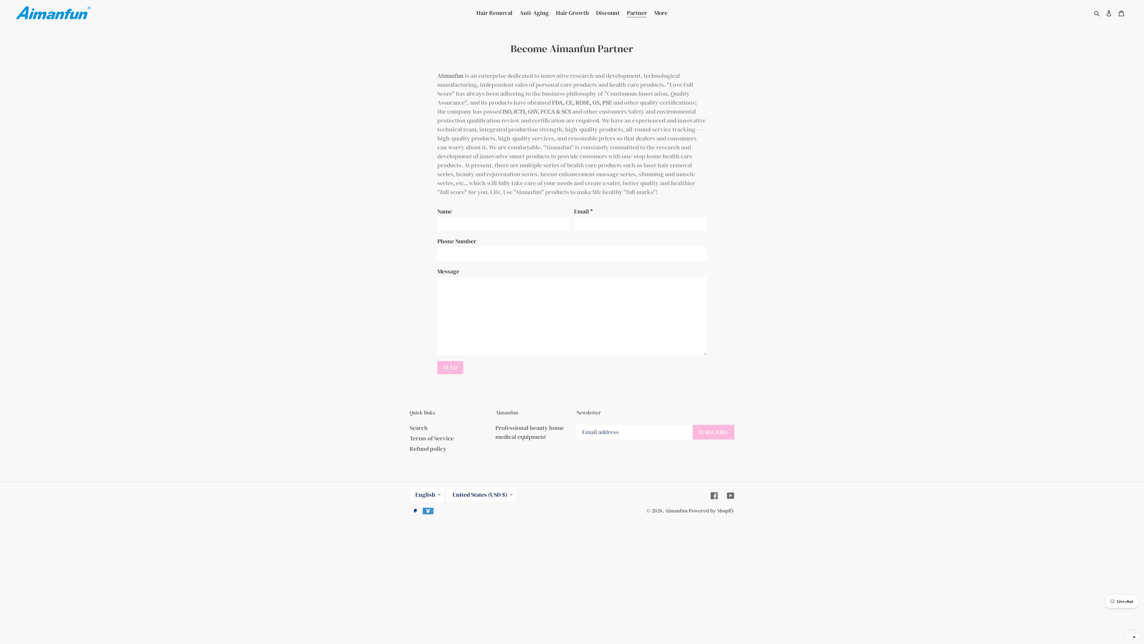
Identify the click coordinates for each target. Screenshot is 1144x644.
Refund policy (428, 449)
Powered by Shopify (711, 510)
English (425, 494)
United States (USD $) (480, 494)
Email (583, 211)
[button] (1132, 636)
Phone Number (456, 241)
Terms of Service (432, 438)
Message (448, 271)
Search (419, 428)
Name (444, 211)
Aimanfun (676, 510)
